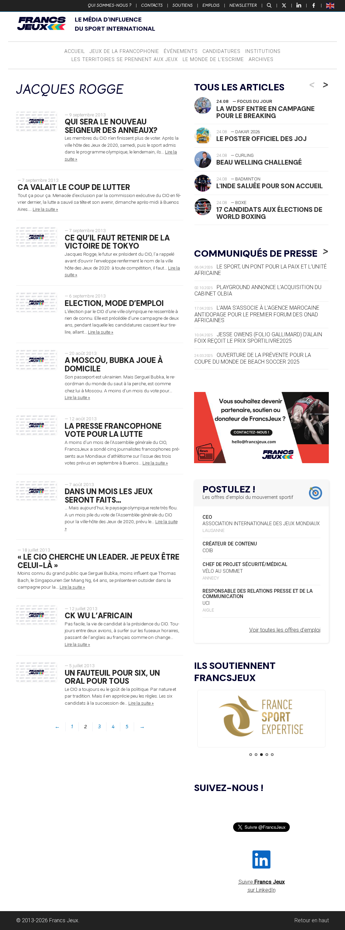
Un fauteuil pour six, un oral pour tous (112, 677)
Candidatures (221, 51)
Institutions (263, 51)
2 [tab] (256, 754)
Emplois (211, 5)
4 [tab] (266, 754)
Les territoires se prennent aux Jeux (124, 59)
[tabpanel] (261, 716)
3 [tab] (261, 754)
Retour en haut (311, 920)
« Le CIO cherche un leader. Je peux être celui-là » (99, 561)
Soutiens (182, 5)
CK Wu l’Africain (98, 616)
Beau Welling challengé (259, 162)
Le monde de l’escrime (213, 59)
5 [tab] (272, 754)
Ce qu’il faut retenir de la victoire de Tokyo (117, 242)
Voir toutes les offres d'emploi (284, 630)
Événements (181, 51)
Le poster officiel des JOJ (261, 139)
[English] (330, 5)
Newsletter (243, 5)
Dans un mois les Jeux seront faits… (109, 496)
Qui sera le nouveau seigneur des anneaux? (111, 126)
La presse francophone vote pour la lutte (113, 430)
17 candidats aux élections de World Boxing (269, 213)
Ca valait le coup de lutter (74, 187)
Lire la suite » (45, 209)
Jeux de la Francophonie (124, 51)
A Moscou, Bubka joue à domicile (114, 365)
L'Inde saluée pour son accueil (269, 186)
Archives (261, 59)
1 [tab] (250, 754)
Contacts (152, 5)
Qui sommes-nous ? (109, 5)
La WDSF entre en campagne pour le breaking (265, 112)
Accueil (74, 51)
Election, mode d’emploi (114, 303)
